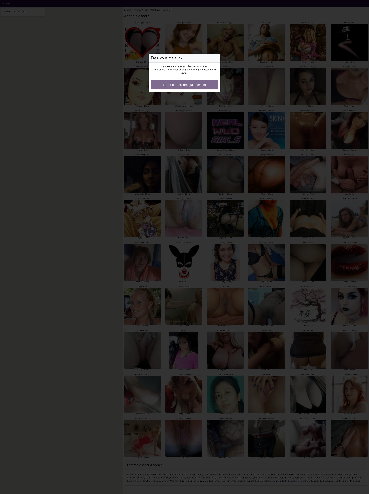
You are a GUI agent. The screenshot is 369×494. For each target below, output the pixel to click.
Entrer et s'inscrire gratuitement (184, 85)
